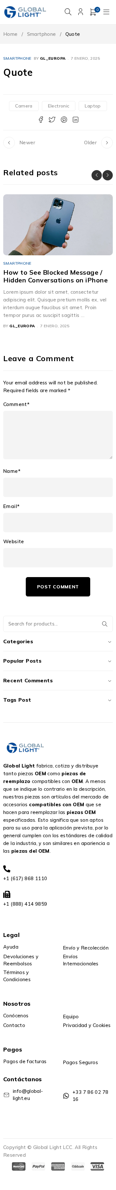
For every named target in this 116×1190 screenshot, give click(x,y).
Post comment (58, 587)
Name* (11, 471)
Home (10, 34)
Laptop (93, 106)
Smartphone (41, 34)
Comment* (16, 404)
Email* (11, 506)
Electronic (59, 106)
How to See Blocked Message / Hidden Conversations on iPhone (55, 276)
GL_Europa (52, 58)
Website (13, 541)
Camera (23, 106)
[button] (97, 175)
